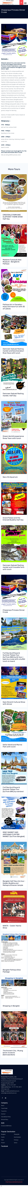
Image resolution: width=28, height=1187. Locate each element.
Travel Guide (4, 1108)
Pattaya (16, 1140)
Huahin (3, 1137)
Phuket (3, 1142)
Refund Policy (4, 1119)
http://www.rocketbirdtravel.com (14, 1182)
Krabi (2, 1140)
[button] (25, 3)
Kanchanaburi (17, 1137)
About (2, 1105)
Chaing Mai (16, 1134)
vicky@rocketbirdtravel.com (12, 1091)
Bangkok (3, 1134)
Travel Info (4, 1111)
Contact (3, 1114)
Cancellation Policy (6, 1116)
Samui (15, 1142)
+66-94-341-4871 (11, 1085)
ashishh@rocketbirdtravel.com (9, 1093)
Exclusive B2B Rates (6, 1125)
